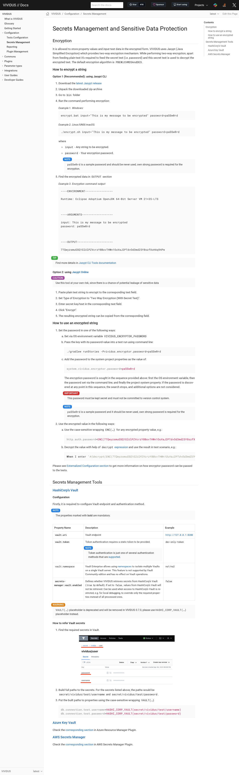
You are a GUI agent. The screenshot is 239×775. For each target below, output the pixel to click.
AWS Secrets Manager (219, 54)
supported (114, 557)
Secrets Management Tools (219, 41)
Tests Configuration (17, 37)
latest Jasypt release (89, 83)
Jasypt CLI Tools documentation (97, 262)
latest (213, 13)
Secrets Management (18, 42)
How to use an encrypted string (220, 36)
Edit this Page (230, 13)
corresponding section (79, 730)
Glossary (9, 23)
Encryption (211, 27)
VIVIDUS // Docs (15, 5)
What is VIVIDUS (13, 18)
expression (115, 447)
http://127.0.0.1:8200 (179, 534)
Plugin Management (17, 51)
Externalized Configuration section (88, 465)
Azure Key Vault (216, 50)
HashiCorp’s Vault (217, 46)
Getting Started (12, 28)
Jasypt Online (80, 272)
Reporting (12, 46)
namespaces (125, 566)
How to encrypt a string (220, 31)
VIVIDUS (7, 14)
